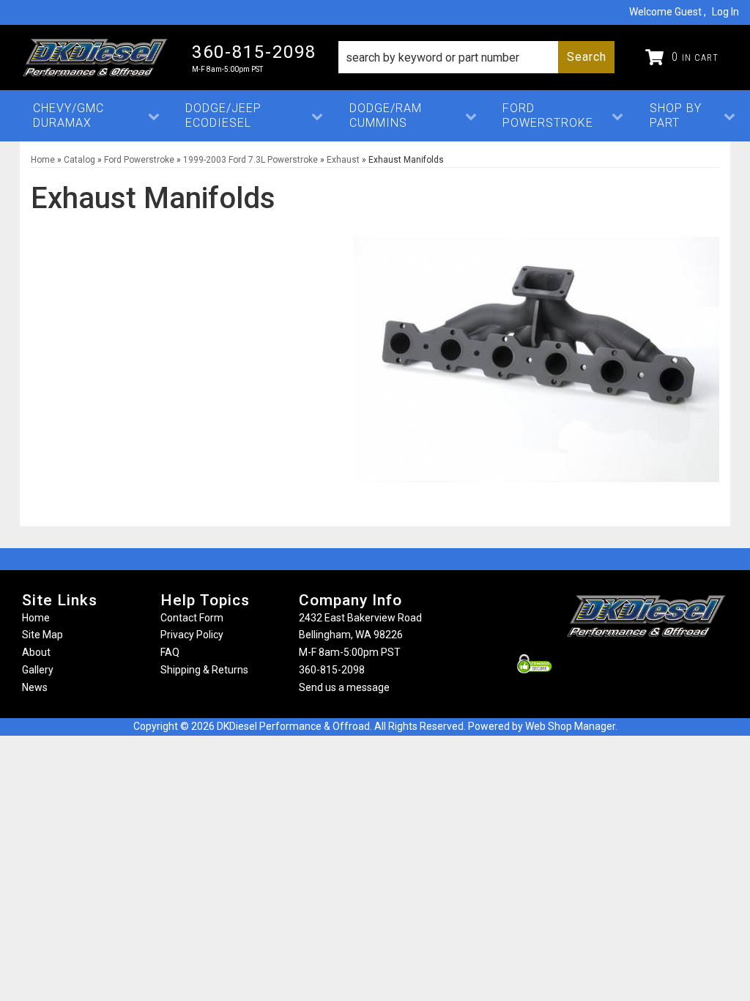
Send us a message (344, 687)
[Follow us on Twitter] (662, 664)
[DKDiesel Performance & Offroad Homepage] (96, 57)
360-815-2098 (332, 670)
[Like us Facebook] (621, 664)
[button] (476, 57)
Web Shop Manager (570, 726)
